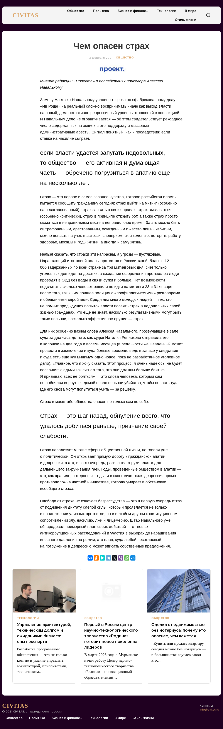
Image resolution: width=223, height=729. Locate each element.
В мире (190, 11)
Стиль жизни (185, 20)
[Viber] (120, 558)
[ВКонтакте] (90, 558)
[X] (114, 558)
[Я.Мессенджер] (102, 558)
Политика (101, 11)
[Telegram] (108, 558)
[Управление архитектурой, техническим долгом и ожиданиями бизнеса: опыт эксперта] (44, 590)
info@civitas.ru (209, 709)
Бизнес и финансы (133, 11)
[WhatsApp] (126, 558)
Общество (75, 11)
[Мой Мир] (132, 558)
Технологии (166, 11)
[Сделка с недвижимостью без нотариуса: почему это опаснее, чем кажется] (178, 590)
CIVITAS (25, 15)
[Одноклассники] (96, 558)
